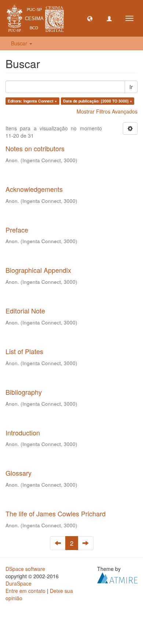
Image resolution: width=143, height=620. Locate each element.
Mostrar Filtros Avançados (107, 111)
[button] (89, 18)
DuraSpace (19, 583)
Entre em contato (25, 590)
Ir (131, 86)
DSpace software (25, 568)
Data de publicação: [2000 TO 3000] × (97, 101)
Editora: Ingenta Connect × (32, 101)
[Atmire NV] (117, 577)
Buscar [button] (20, 43)
